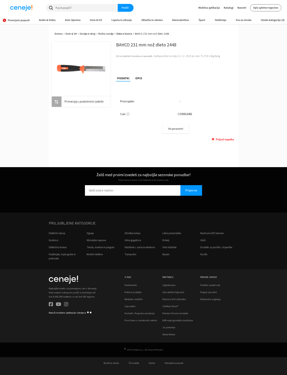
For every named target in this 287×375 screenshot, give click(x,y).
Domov (59, 34)
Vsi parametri (175, 128)
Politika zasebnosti (210, 285)
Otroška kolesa (132, 233)
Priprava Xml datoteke (174, 299)
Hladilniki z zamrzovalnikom (140, 247)
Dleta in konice (124, 34)
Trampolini (130, 254)
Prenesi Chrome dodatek (175, 313)
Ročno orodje (105, 34)
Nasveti (241, 7)
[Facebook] (51, 305)
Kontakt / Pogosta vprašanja (140, 313)
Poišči (125, 7)
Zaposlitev (130, 306)
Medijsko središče (134, 299)
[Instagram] (66, 305)
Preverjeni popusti (174, 363)
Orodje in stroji (87, 34)
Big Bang (215, 56)
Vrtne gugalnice (133, 240)
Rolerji (165, 240)
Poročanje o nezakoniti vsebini (141, 320)
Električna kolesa (58, 247)
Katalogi (229, 7)
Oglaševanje (168, 285)
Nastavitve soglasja (210, 299)
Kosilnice (53, 240)
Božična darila (111, 363)
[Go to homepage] (21, 8)
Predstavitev (131, 285)
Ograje (90, 233)
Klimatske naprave (96, 240)
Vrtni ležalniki (169, 247)
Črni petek (134, 363)
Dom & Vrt (71, 34)
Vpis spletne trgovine (265, 7)
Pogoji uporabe (208, 292)
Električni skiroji (57, 233)
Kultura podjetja (133, 292)
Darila (152, 363)
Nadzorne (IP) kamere (212, 233)
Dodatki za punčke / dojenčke (216, 247)
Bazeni (165, 254)
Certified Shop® (170, 306)
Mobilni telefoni (95, 254)
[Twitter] (58, 305)
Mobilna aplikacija (209, 7)
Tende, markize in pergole (100, 247)
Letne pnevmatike (171, 233)
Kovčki (203, 254)
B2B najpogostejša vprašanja (177, 320)
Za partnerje (168, 327)
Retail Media (168, 334)
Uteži (203, 240)
